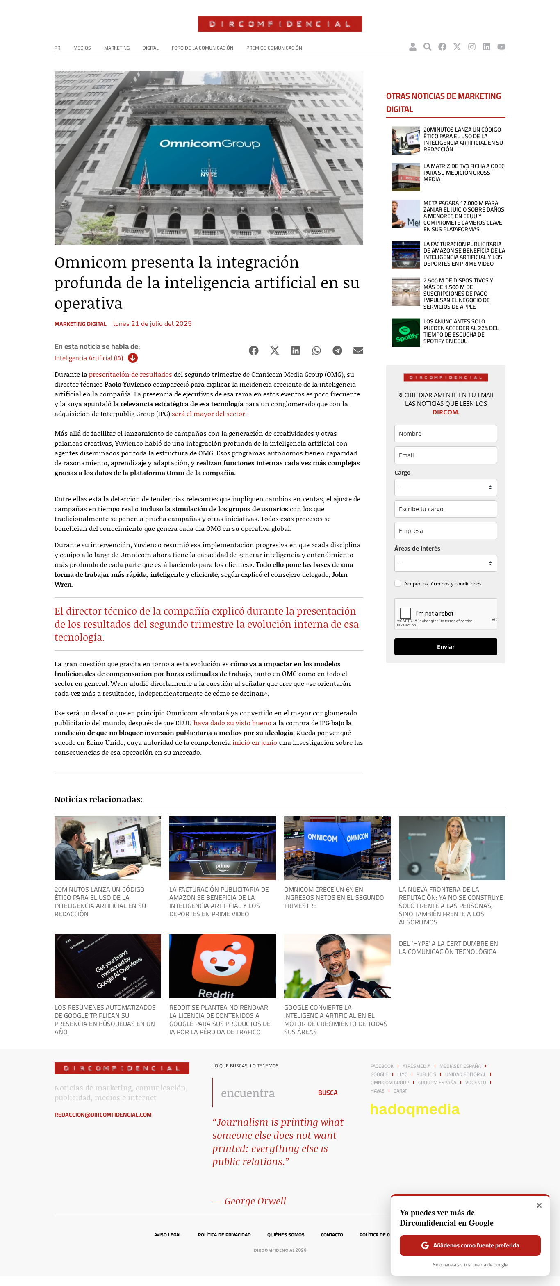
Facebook (382, 1066)
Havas (378, 1091)
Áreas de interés (417, 548)
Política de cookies (383, 1235)
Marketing (117, 47)
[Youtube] (501, 47)
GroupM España (437, 1083)
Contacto (332, 1235)
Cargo (402, 472)
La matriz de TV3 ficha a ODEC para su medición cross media (464, 172)
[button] (253, 350)
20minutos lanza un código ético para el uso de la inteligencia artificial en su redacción (463, 139)
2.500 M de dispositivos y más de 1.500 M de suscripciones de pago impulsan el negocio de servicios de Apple (458, 293)
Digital (151, 47)
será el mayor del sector (208, 413)
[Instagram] (472, 47)
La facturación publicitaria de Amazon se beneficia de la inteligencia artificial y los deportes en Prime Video (464, 254)
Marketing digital (81, 324)
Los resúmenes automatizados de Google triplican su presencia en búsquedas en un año (105, 1019)
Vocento (475, 1083)
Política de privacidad (224, 1235)
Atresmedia (416, 1066)
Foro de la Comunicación (202, 47)
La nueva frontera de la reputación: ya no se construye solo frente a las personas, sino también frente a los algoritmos (451, 905)
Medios (82, 47)
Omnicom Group (390, 1083)
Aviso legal (168, 1235)
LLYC (402, 1074)
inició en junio (254, 742)
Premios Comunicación (274, 47)
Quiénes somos (286, 1235)
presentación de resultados (130, 374)
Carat (400, 1091)
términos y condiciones (455, 583)
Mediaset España (460, 1066)
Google (379, 1074)
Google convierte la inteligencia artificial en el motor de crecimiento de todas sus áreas (335, 1019)
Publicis (426, 1074)
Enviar (446, 647)
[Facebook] (442, 47)
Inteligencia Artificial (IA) (89, 358)
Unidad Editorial (465, 1074)
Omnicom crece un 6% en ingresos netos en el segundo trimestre (334, 897)
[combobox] (260, 1092)
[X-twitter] (457, 47)
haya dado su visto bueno (232, 722)
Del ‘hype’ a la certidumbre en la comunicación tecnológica (448, 947)
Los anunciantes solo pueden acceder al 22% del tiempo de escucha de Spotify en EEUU (461, 331)
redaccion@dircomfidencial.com (103, 1114)
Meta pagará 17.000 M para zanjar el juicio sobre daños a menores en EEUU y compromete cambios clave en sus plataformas (463, 216)
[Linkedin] (487, 47)
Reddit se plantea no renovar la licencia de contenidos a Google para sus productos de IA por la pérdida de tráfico (220, 1019)
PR (57, 47)
